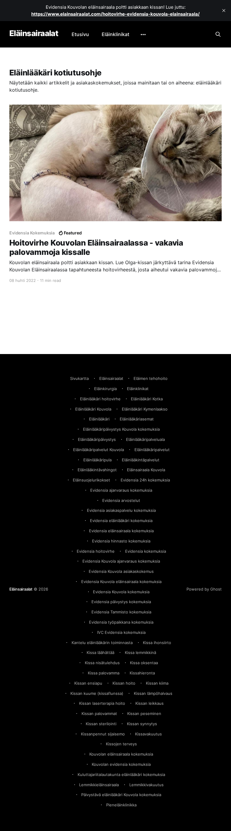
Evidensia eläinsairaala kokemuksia (121, 530)
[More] (143, 34)
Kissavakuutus (148, 734)
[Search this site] (218, 34)
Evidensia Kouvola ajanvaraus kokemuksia (121, 561)
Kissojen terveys (121, 743)
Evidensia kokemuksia (145, 551)
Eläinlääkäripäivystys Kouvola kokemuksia (121, 429)
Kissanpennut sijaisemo (103, 734)
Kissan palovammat (99, 713)
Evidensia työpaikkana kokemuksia (121, 622)
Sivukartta (79, 378)
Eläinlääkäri (99, 419)
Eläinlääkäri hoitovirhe (100, 398)
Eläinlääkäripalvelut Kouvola (98, 449)
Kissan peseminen (144, 713)
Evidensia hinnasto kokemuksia (121, 541)
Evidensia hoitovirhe (96, 551)
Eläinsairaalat (33, 33)
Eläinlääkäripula (97, 459)
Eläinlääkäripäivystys (97, 439)
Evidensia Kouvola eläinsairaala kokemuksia (121, 581)
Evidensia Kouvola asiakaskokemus (121, 571)
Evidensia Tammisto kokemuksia (121, 612)
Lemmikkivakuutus (146, 784)
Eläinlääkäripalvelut (152, 449)
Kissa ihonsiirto (157, 642)
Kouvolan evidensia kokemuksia (121, 764)
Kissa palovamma (103, 673)
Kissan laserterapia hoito (102, 703)
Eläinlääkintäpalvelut (140, 459)
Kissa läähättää (100, 652)
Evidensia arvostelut (121, 500)
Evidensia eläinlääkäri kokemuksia (121, 520)
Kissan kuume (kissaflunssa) (96, 693)
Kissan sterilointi (101, 723)
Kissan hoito (123, 683)
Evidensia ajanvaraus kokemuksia (121, 490)
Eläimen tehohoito (151, 378)
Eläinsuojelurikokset (91, 480)
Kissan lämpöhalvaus (153, 693)
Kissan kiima (157, 683)
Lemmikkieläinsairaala (99, 784)
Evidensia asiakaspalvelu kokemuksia (121, 510)
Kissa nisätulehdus (102, 662)
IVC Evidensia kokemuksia (121, 632)
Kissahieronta (142, 673)
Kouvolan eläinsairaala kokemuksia (121, 754)
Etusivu (80, 34)
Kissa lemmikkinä (140, 652)
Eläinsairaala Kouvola (146, 469)
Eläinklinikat (115, 34)
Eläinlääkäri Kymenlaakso (145, 409)
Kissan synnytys (142, 723)
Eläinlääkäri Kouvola (93, 409)
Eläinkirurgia (105, 388)
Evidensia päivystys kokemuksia (121, 601)
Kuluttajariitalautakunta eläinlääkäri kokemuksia (121, 774)
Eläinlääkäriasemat (137, 419)
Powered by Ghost (204, 589)
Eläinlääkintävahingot (97, 469)
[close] (224, 10)
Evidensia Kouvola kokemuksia (121, 591)
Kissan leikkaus (149, 703)
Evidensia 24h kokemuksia (145, 480)
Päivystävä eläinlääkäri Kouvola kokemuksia (121, 794)
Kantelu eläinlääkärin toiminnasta (102, 642)
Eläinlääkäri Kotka (147, 398)
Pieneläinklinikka (121, 804)
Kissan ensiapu (88, 683)
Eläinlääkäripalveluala (145, 439)
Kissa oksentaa (144, 662)
